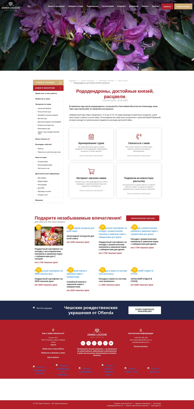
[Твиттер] (100, 343)
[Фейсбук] (83, 343)
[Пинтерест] (94, 343)
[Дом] (60, 82)
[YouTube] (105, 343)
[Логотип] (11, 6)
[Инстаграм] (88, 343)
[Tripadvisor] (111, 343)
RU (29, 6)
